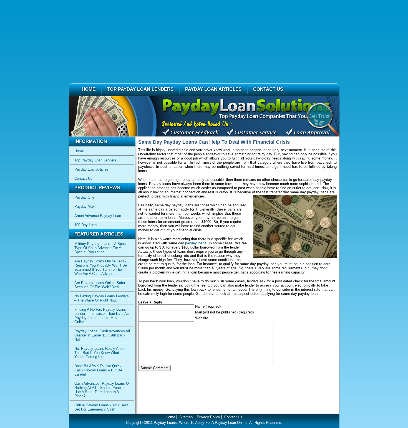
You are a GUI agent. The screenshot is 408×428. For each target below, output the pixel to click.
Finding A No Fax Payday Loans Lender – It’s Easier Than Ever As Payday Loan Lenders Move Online (101, 315)
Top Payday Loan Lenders (140, 89)
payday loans (195, 243)
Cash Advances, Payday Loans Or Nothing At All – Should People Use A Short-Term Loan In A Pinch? (102, 389)
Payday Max (84, 206)
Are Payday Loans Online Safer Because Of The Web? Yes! (99, 285)
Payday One (84, 197)
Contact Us (268, 89)
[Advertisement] (204, 39)
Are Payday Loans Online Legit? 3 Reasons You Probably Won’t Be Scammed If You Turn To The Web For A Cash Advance (101, 267)
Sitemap (186, 417)
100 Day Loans (86, 225)
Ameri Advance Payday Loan (97, 216)
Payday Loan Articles (213, 89)
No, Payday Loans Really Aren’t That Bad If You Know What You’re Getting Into (99, 352)
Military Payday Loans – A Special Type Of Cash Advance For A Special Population (101, 248)
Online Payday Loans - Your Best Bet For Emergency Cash (101, 407)
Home (88, 89)
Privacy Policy (208, 417)
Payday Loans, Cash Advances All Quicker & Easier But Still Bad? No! (102, 335)
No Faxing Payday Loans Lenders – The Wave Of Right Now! (101, 298)
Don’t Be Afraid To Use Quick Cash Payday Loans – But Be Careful (98, 370)
